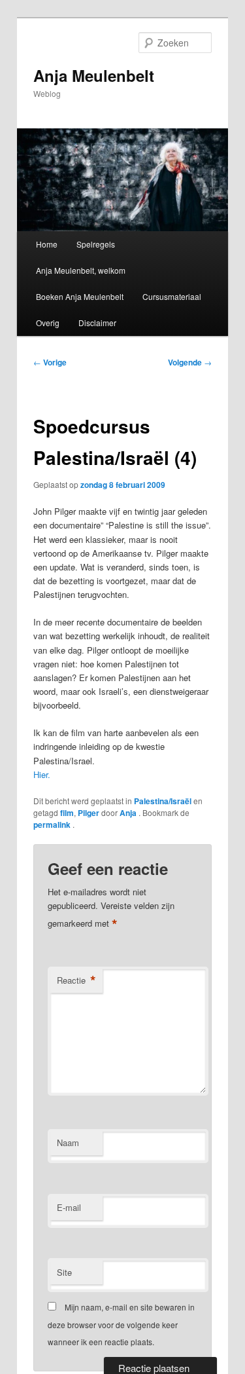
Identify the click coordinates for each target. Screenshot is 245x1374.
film (67, 813)
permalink (53, 824)
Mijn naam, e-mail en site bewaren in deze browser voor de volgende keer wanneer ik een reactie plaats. (121, 1324)
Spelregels (95, 244)
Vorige (50, 362)
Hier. (41, 774)
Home (46, 244)
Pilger (88, 813)
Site (64, 1272)
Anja (129, 813)
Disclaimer (97, 322)
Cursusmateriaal (171, 296)
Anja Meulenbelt (93, 75)
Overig (47, 322)
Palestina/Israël (162, 801)
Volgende (190, 362)
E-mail (69, 1207)
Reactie (76, 980)
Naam (68, 1142)
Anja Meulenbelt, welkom (80, 270)
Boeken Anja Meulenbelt (79, 296)
